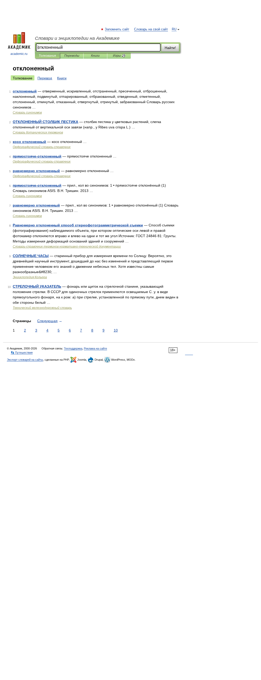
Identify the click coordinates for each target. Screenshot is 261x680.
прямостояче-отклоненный (37, 156)
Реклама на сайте (95, 348)
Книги (95, 55)
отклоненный (25, 91)
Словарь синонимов (27, 112)
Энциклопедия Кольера (30, 277)
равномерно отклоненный (36, 171)
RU (174, 29)
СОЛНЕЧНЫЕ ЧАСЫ (31, 256)
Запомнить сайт (117, 29)
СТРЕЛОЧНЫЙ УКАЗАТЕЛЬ (37, 286)
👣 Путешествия (22, 352)
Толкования (47, 55)
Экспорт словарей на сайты (25, 359)
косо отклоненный (29, 142)
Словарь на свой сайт (151, 29)
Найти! (170, 48)
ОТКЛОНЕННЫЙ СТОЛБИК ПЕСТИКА (45, 122)
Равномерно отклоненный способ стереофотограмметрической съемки (78, 225)
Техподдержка (73, 348)
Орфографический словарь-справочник (42, 147)
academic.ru (19, 54)
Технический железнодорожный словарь (42, 308)
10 (116, 330)
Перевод (44, 78)
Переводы (71, 55)
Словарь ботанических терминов (38, 132)
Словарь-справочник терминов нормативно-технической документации (67, 246)
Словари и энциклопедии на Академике (77, 38)
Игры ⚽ (119, 55)
